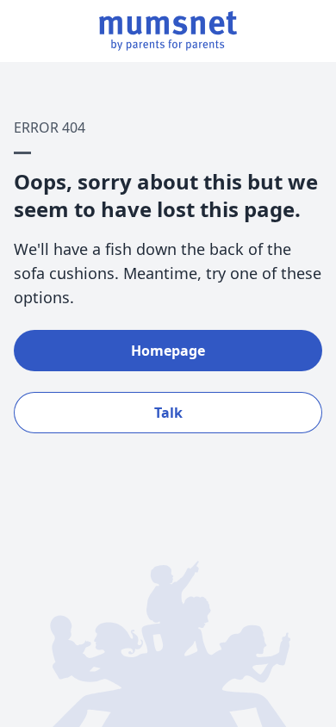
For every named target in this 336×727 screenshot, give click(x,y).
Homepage (168, 350)
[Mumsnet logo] (168, 31)
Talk (168, 412)
